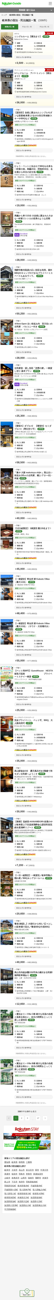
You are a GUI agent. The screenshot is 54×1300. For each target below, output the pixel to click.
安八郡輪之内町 (39, 1190)
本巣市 (45, 1178)
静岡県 (22, 1162)
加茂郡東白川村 (39, 1205)
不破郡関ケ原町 (11, 1190)
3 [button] (27, 1118)
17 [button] (38, 1118)
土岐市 (7, 1178)
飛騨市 (38, 1178)
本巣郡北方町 (23, 1197)
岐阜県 (14, 1162)
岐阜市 (7, 1170)
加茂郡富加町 (10, 1201)
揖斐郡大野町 (38, 1193)
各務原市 (15, 1178)
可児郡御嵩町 (10, 1209)
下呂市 (14, 1182)
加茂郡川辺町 (23, 1201)
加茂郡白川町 (25, 1205)
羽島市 (22, 1174)
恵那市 (29, 1174)
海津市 (22, 1182)
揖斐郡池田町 (10, 1197)
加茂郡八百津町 (11, 1205)
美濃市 (7, 1174)
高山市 (22, 1170)
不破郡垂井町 (36, 1186)
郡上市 (7, 1182)
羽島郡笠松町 (10, 1186)
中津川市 (44, 1170)
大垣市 (14, 1170)
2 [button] (21, 1118)
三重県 (29, 1162)
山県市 (24, 1178)
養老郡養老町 (23, 1186)
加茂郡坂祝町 (36, 1197)
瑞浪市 (14, 1174)
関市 (37, 1170)
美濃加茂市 (38, 1174)
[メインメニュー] (50, 3)
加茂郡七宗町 (36, 1201)
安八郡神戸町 (25, 1190)
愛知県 (7, 1162)
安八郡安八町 (10, 1193)
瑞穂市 (31, 1178)
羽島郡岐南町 (32, 1182)
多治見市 (30, 1170)
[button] (32, 1119)
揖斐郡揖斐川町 (24, 1193)
